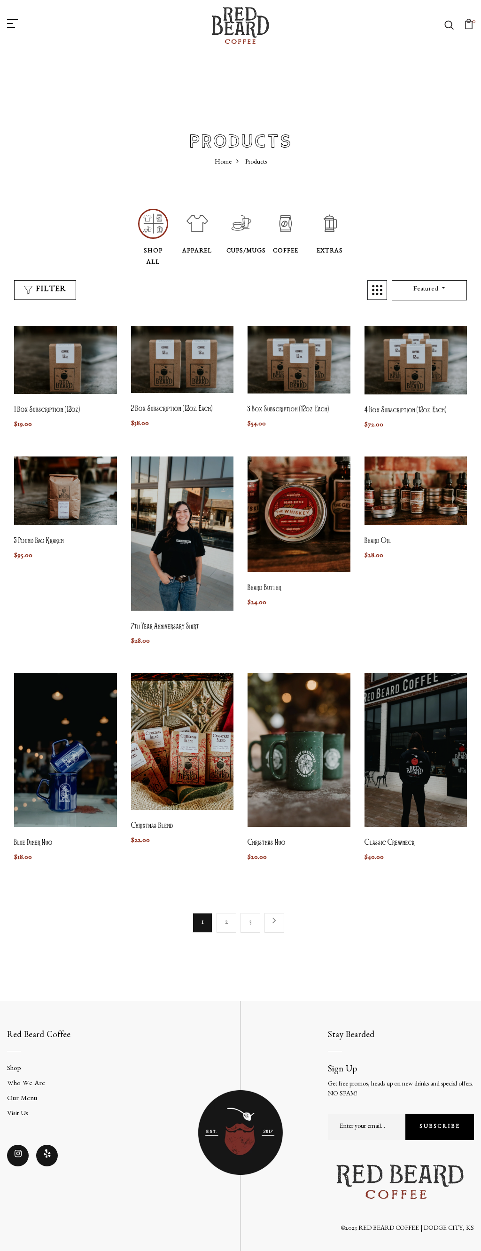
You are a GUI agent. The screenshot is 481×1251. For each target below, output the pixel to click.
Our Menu (22, 1099)
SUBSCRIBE (439, 1127)
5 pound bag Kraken (39, 541)
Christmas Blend (152, 826)
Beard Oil (378, 541)
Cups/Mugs (246, 252)
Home (223, 162)
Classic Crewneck (390, 843)
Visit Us (17, 1114)
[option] (153, 238)
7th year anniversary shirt (165, 626)
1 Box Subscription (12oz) (47, 410)
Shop (14, 1069)
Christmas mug (267, 843)
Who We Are (26, 1084)
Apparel (197, 252)
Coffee (285, 252)
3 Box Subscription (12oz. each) (288, 409)
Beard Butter (264, 588)
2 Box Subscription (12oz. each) (172, 409)
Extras (330, 252)
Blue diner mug (33, 843)
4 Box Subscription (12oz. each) (406, 410)
